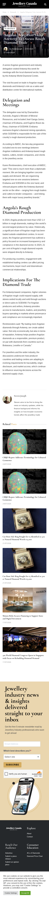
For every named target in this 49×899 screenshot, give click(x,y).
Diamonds (10, 28)
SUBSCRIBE (12, 765)
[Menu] (4, 4)
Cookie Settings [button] (11, 893)
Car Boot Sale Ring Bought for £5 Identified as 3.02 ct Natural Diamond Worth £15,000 (24, 538)
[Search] (45, 4)
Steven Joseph (17, 49)
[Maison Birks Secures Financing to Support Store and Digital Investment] (24, 600)
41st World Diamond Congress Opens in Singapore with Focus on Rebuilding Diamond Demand (23, 657)
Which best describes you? (17, 751)
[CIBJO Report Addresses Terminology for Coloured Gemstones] (24, 441)
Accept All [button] (25, 893)
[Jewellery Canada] (24, 4)
